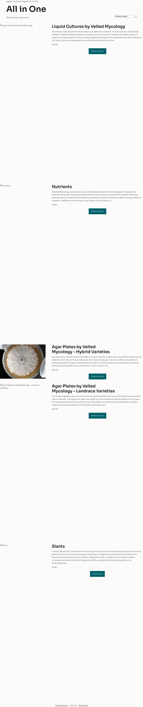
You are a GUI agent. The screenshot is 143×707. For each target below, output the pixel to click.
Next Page (83, 705)
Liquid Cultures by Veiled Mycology (88, 26)
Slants (58, 546)
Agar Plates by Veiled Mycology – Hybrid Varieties (81, 349)
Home (9, 1)
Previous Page (61, 705)
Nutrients (62, 186)
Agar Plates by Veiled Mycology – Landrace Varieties (83, 388)
